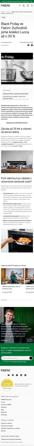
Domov (3, 11)
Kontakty (4, 415)
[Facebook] (13, 375)
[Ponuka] (32, 5)
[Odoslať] (31, 358)
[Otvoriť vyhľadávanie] (20, 5)
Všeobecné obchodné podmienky (11, 439)
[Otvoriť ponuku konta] (23, 5)
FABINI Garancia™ (6, 399)
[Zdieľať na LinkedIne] (32, 45)
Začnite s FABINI (6, 404)
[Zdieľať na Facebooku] (28, 45)
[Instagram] (17, 375)
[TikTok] (21, 375)
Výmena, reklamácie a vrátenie (10, 428)
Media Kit (4, 412)
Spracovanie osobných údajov (10, 436)
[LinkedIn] (25, 375)
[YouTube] (9, 375)
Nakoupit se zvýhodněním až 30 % (17, 122)
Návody (3, 431)
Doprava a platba (6, 423)
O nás (3, 402)
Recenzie (4, 407)
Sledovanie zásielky (7, 426)
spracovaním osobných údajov (18, 361)
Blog (8, 11)
